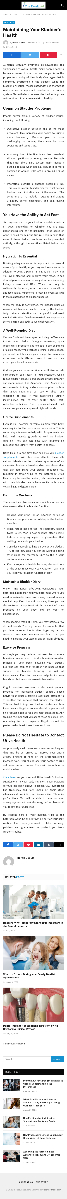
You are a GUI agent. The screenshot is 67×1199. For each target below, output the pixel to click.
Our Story (42, 1182)
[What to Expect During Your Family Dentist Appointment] (33, 953)
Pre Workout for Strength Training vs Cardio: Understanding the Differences (43, 1083)
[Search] (62, 5)
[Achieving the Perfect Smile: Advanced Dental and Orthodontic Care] (11, 1156)
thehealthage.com (52, 1190)
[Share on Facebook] (12, 55)
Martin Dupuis (18, 43)
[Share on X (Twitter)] (30, 55)
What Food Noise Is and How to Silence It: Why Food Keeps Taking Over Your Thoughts (41, 1102)
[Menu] (5, 5)
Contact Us (26, 1182)
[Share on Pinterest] (48, 55)
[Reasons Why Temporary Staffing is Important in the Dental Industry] (33, 902)
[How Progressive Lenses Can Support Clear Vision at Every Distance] (11, 1139)
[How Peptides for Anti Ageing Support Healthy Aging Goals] (11, 1122)
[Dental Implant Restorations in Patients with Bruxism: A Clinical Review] (33, 1005)
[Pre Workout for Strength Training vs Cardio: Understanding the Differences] (11, 1085)
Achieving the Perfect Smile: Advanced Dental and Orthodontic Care (41, 1154)
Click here (9, 777)
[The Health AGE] (33, 5)
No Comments (52, 43)
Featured (9, 22)
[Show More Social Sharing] (61, 55)
